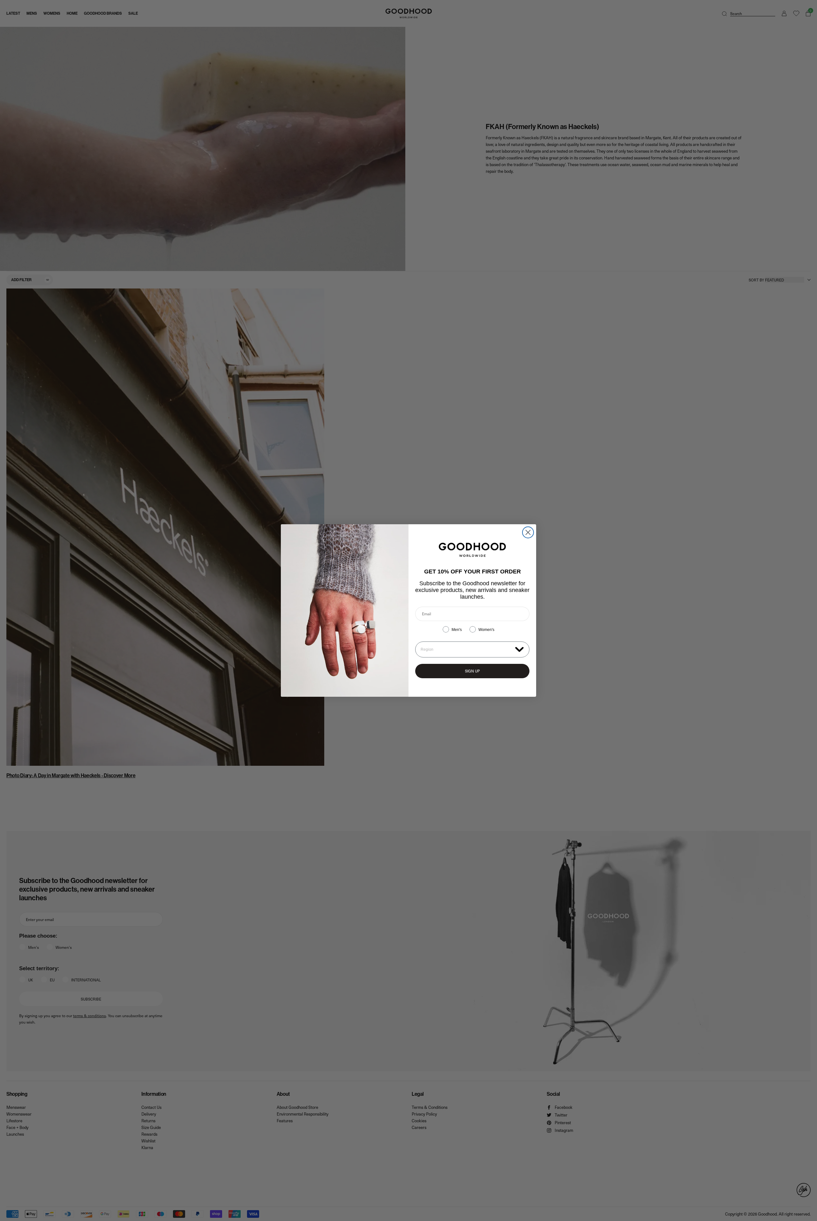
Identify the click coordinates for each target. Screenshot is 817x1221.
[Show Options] (519, 649)
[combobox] (466, 649)
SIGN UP (472, 670)
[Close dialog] (528, 532)
